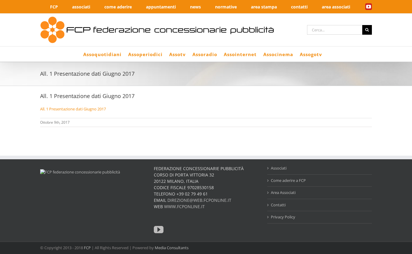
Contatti (278, 205)
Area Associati (283, 192)
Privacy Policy (283, 217)
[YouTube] (158, 229)
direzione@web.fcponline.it (199, 200)
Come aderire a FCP (288, 180)
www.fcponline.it (184, 206)
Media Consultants (172, 247)
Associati (279, 168)
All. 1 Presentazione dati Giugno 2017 (73, 109)
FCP (87, 247)
